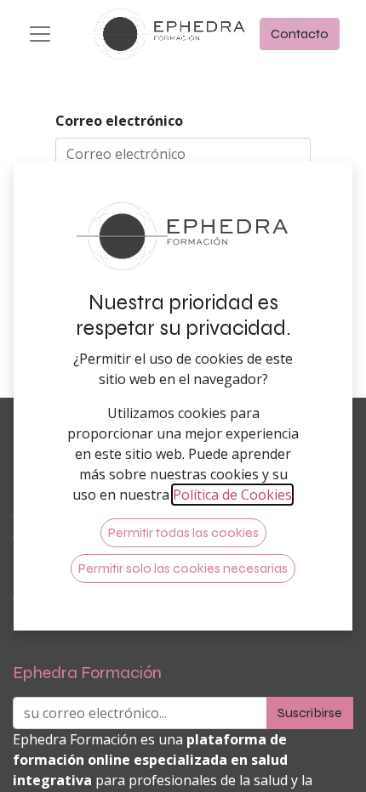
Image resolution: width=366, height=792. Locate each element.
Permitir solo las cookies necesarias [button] (183, 568)
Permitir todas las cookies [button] (183, 532)
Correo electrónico (119, 120)
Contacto (300, 33)
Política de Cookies (232, 494)
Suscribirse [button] (309, 712)
